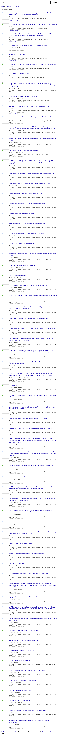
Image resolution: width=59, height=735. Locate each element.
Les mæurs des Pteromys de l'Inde (20, 690)
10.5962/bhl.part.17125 (14, 30)
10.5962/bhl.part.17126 (14, 41)
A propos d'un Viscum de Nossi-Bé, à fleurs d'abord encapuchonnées (30, 428)
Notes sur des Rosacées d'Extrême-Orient (22, 650)
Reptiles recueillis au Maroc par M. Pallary (22, 213)
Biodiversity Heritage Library (49, 731)
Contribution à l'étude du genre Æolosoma (22, 265)
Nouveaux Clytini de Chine (17, 54)
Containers (8, 6)
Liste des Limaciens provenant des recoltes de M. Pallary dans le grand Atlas (33, 64)
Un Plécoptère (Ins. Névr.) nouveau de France (23, 96)
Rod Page (15, 731)
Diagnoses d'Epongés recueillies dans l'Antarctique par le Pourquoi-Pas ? (32, 328)
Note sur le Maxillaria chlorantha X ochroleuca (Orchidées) (27, 670)
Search (55, 2)
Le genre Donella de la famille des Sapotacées (23, 630)
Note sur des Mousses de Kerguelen (20, 543)
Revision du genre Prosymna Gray (19, 700)
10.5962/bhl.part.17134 (14, 113)
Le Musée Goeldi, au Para (17, 563)
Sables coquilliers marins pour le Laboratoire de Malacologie (27, 710)
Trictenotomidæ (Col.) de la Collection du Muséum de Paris (27, 223)
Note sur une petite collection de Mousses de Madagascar (27, 553)
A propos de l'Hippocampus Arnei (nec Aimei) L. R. (24, 597)
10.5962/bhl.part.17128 (14, 70)
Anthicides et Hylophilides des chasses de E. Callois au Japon (28, 45)
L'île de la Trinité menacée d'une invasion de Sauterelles (26, 233)
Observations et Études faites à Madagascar (23, 680)
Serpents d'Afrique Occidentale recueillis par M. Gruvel (26, 193)
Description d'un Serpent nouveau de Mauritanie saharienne (27, 203)
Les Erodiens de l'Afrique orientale (19, 73)
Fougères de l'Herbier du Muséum (19, 660)
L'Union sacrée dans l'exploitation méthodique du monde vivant (28, 285)
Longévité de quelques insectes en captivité (22, 243)
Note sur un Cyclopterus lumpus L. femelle (22, 477)
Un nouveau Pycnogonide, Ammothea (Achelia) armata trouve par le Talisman (33, 24)
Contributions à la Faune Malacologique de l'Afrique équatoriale (28, 318)
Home (2, 6)
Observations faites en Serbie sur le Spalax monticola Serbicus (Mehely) (31, 173)
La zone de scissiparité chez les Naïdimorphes (23, 150)
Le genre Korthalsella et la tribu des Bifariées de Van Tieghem (28, 418)
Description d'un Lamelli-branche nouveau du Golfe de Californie (29, 106)
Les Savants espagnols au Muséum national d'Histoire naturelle (28, 573)
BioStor (3, 731)
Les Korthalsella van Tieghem (18, 275)
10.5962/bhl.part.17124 (14, 20)
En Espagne (13, 385)
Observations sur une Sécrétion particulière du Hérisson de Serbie (29, 183)
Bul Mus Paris (16, 6)
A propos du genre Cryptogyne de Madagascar (23, 640)
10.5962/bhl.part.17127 (14, 60)
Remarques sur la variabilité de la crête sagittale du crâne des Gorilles (30, 117)
